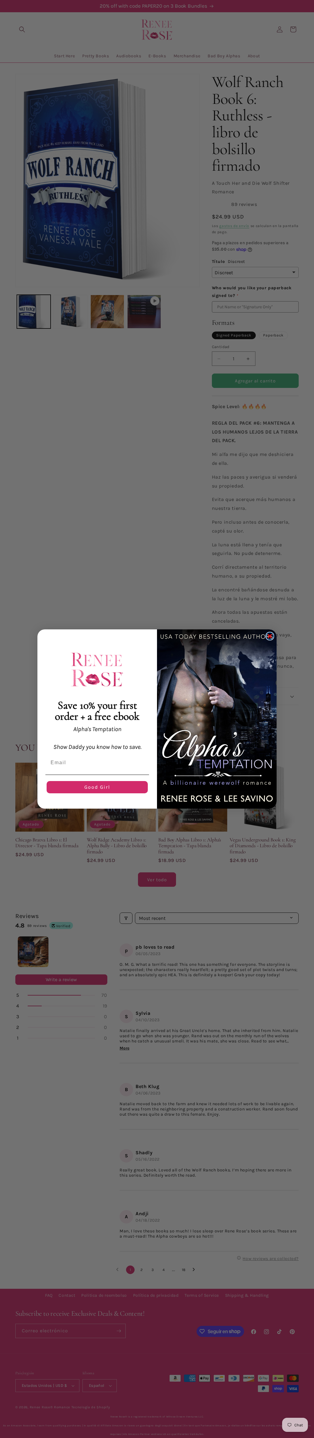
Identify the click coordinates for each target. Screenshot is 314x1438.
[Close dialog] (270, 636)
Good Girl (97, 787)
